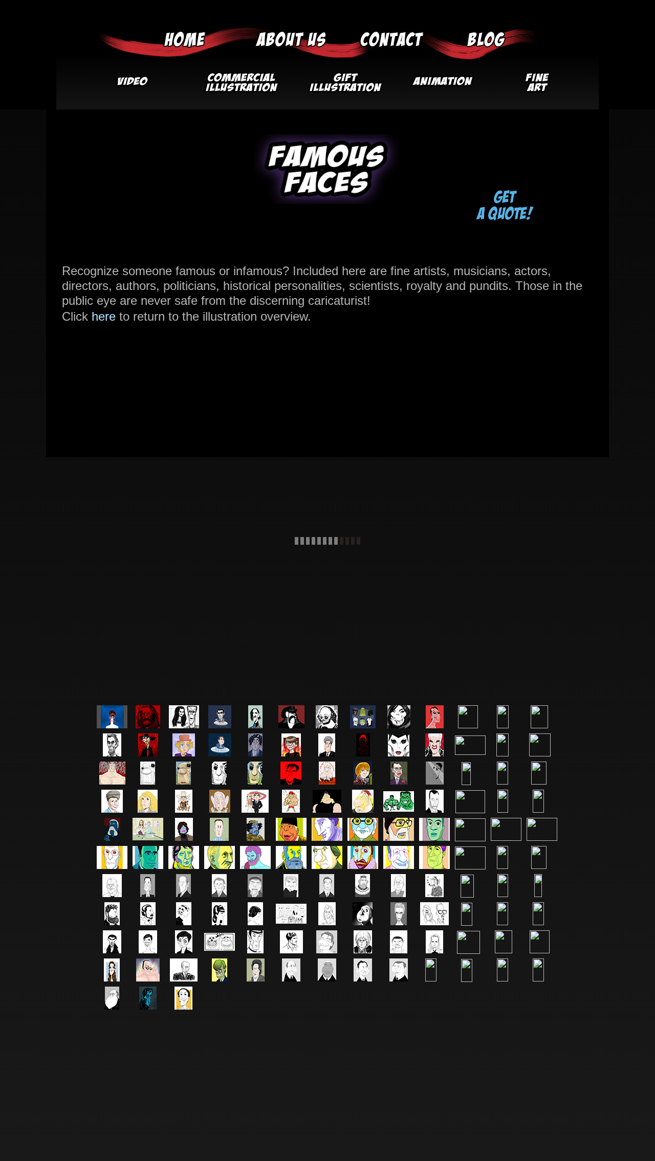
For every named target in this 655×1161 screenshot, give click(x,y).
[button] (240, 86)
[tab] (112, 716)
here (104, 316)
